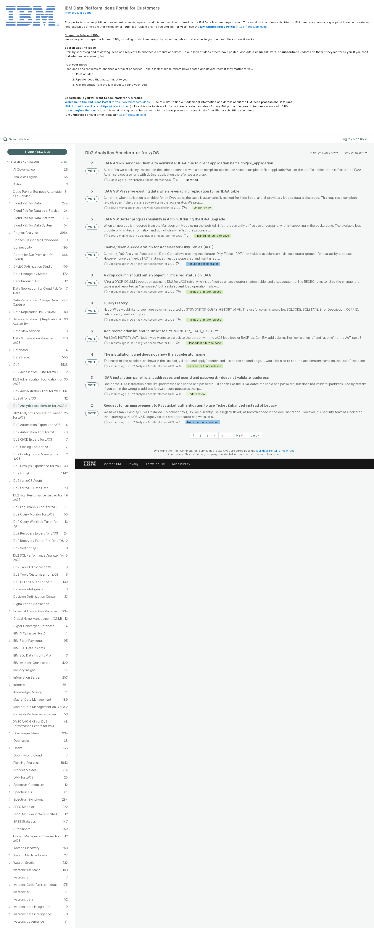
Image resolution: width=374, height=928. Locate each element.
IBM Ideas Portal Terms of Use (275, 450)
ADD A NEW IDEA (38, 151)
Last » (255, 435)
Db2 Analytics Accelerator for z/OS (149, 179)
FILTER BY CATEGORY (25, 161)
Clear (64, 161)
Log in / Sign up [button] (353, 139)
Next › (240, 435)
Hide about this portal (78, 12)
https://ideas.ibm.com (251, 26)
